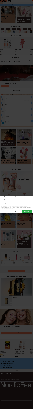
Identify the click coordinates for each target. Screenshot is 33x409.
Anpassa (16, 211)
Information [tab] (16, 196)
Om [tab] (27, 196)
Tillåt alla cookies (27, 211)
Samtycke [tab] (5, 196)
